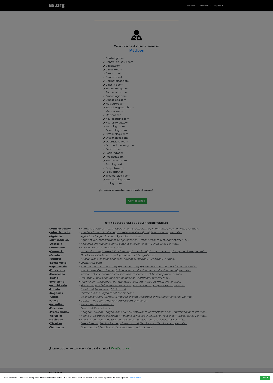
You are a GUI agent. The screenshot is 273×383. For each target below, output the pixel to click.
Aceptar (264, 377)
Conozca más (135, 377)
